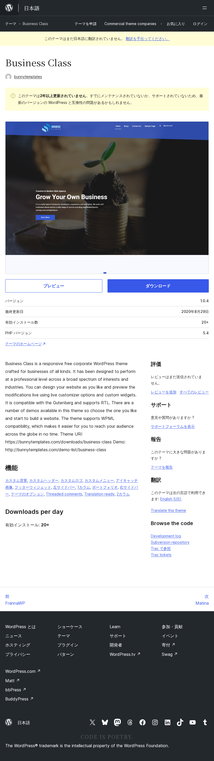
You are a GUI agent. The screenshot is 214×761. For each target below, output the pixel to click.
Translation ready (99, 494)
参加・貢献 (172, 626)
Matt (12, 680)
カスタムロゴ (71, 480)
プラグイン (67, 644)
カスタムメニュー (99, 480)
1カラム (83, 487)
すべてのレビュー (194, 392)
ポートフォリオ (105, 487)
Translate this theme (168, 510)
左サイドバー (64, 487)
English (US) (170, 499)
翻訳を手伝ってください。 (148, 38)
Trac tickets (161, 554)
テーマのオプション (27, 494)
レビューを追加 (163, 392)
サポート (118, 635)
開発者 (116, 644)
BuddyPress (19, 698)
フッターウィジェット (33, 487)
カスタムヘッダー (43, 480)
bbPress (15, 689)
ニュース (13, 635)
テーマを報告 (162, 467)
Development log (166, 536)
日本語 (23, 722)
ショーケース (69, 626)
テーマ (10, 23)
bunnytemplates (28, 76)
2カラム (123, 494)
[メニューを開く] (205, 8)
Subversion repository (170, 542)
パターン (65, 654)
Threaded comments (64, 494)
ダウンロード (158, 285)
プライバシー (17, 654)
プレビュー (53, 285)
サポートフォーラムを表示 (173, 426)
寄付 (168, 644)
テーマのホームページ (23, 343)
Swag (170, 654)
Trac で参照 (161, 548)
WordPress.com (23, 671)
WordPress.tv (125, 654)
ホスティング (17, 644)
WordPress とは (20, 626)
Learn (115, 626)
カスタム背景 (16, 480)
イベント (170, 635)
